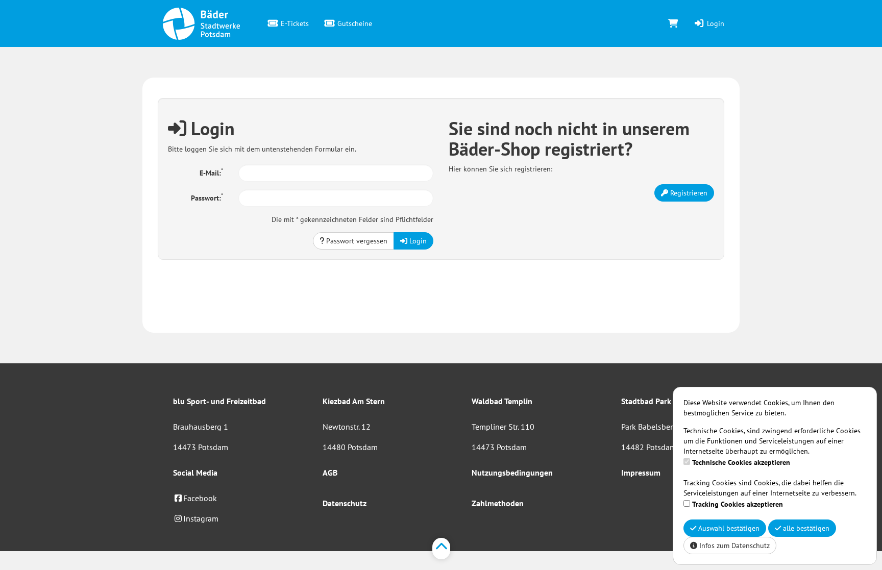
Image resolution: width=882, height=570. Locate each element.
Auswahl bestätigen (728, 528)
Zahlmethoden (498, 503)
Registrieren (687, 192)
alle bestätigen (805, 528)
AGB (330, 472)
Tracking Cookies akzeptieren (737, 504)
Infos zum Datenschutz (733, 545)
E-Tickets (294, 23)
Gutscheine (353, 23)
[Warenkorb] (673, 23)
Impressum (640, 472)
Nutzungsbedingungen (512, 472)
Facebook (200, 498)
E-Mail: (211, 172)
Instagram (200, 518)
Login (714, 23)
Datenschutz (344, 503)
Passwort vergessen (355, 240)
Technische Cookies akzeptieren (741, 462)
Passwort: (207, 197)
